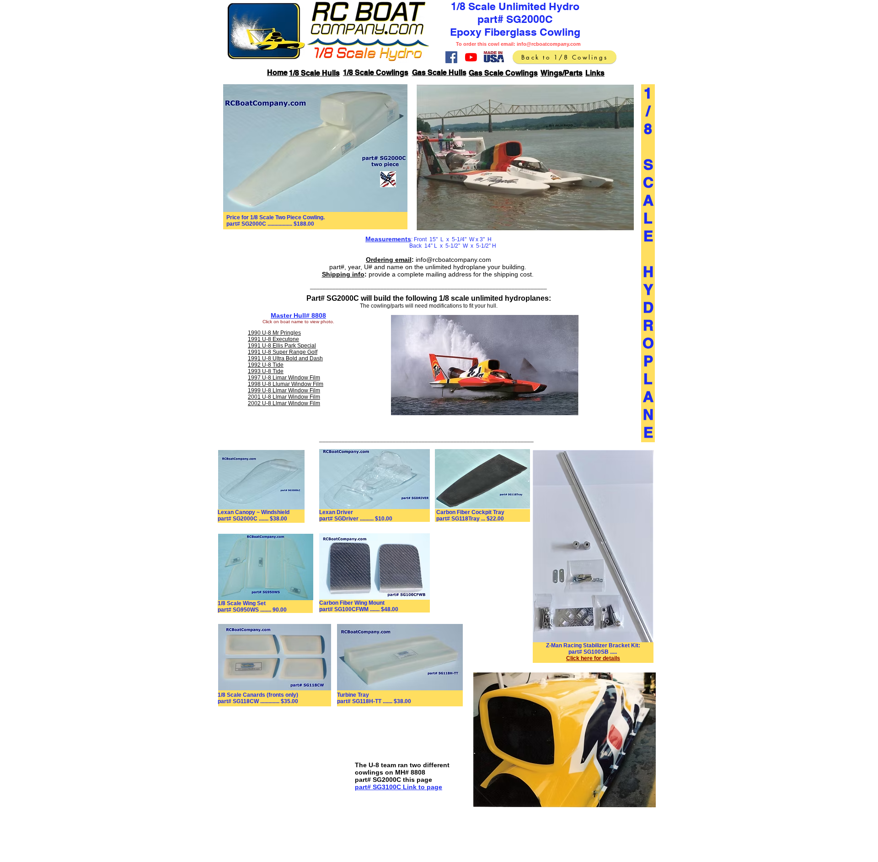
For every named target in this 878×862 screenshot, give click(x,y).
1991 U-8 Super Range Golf (282, 352)
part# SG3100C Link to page (398, 787)
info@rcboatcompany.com (549, 44)
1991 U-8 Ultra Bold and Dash (285, 358)
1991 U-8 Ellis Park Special (282, 345)
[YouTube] (471, 57)
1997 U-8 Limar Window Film (284, 377)
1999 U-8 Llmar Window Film (284, 390)
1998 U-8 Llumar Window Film (285, 384)
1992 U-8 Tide (266, 365)
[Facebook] (451, 57)
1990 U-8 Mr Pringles (274, 333)
